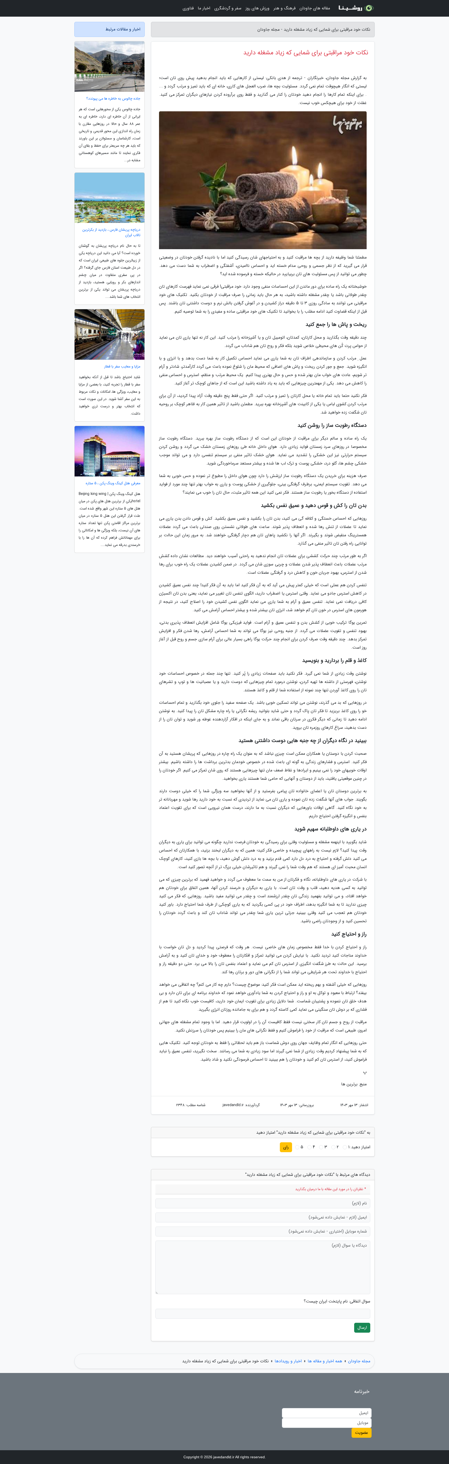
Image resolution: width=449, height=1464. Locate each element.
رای (286, 1147)
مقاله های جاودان (315, 8)
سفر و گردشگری (227, 8)
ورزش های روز (257, 8)
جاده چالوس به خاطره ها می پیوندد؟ (113, 98)
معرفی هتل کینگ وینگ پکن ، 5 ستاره (113, 483)
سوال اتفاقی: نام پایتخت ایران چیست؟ (337, 1301)
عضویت (361, 1432)
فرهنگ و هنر (284, 8)
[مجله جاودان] (355, 8)
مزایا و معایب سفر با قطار (122, 366)
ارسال (362, 1327)
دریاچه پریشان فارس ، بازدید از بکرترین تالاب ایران (111, 232)
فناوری (188, 8)
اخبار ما (204, 8)
